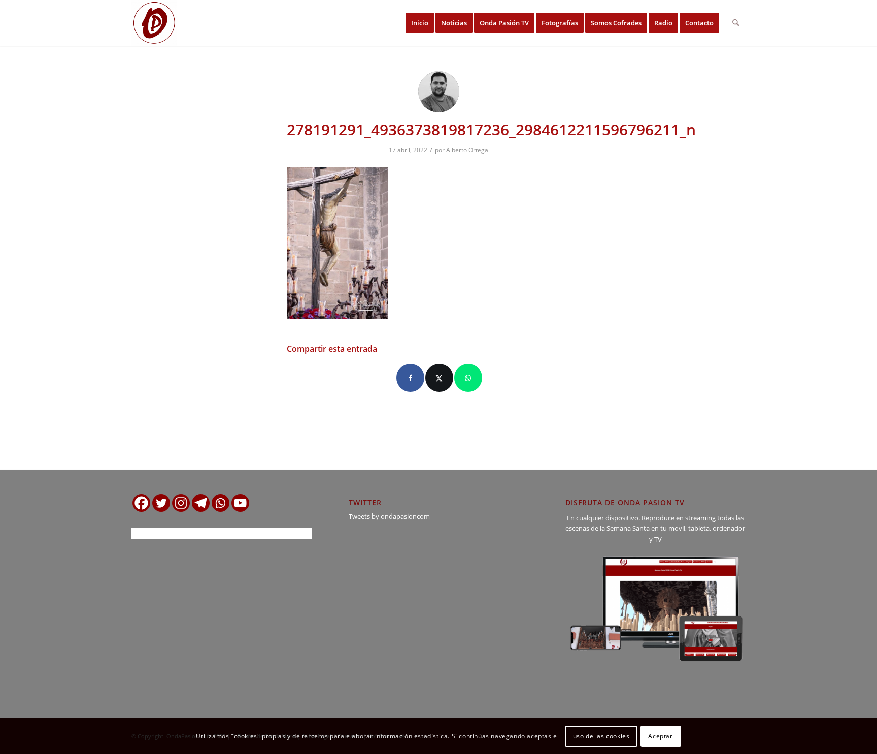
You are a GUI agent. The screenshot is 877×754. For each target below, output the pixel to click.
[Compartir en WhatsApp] (468, 378)
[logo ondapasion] (154, 23)
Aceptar (660, 736)
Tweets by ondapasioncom (389, 516)
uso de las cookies (601, 736)
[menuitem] (420, 23)
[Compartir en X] (439, 378)
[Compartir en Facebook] (410, 378)
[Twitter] (161, 503)
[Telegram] (201, 503)
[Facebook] (141, 503)
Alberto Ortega (467, 150)
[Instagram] (181, 503)
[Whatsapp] (220, 503)
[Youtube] (240, 503)
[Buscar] (736, 23)
